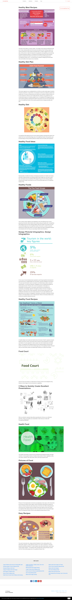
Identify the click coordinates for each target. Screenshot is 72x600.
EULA (60, 590)
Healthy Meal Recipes (28, 7)
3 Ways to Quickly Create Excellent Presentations (34, 387)
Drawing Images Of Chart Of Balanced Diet (11, 566)
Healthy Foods (25, 184)
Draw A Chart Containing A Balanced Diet (56, 566)
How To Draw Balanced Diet (31, 572)
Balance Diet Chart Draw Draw (54, 571)
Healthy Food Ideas (27, 141)
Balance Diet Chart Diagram (54, 568)
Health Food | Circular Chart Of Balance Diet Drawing (13, 575)
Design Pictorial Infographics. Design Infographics (35, 233)
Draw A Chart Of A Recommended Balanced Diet (35, 571)
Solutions (30, 1)
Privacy (63, 590)
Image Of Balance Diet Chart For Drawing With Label (12, 564)
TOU (66, 590)
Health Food (24, 424)
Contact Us (53, 590)
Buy (41, 1)
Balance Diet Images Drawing (31, 574)
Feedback (56, 590)
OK (69, 598)
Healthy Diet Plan (26, 61)
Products (24, 1)
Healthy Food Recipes (28, 299)
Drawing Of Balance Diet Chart (8, 568)
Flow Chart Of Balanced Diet (54, 569)
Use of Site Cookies (40, 598)
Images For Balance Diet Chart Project (10, 569)
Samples (36, 1)
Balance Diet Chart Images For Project (56, 564)
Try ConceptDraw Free (64, 8)
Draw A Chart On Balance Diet (8, 573)
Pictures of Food (26, 460)
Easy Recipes (24, 513)
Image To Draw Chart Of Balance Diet (33, 569)
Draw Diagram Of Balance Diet (9, 571)
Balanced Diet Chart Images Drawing (32, 567)
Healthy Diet (24, 104)
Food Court (24, 351)
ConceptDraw (5, 1)
